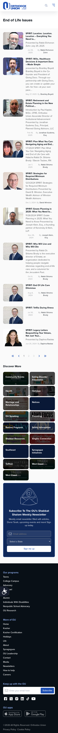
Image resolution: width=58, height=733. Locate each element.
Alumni (6, 598)
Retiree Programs (14, 427)
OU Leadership (10, 653)
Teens (6, 577)
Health (9, 391)
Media (6, 662)
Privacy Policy (9, 729)
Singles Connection (41, 438)
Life (4, 641)
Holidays (36, 391)
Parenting (37, 416)
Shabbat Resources (15, 438)
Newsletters (9, 666)
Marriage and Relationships (12, 404)
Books (6, 593)
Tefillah (9, 464)
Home (6, 624)
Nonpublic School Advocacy (16, 606)
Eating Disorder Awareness (39, 378)
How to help (9, 670)
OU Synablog (12, 416)
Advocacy (7, 585)
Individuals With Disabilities (16, 602)
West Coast (37, 464)
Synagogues (9, 649)
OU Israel (7, 589)
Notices (36, 402)
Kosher (6, 628)
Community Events (15, 377)
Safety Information (41, 427)
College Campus (11, 581)
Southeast (11, 450)
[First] (13, 356)
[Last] (39, 356)
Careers (7, 674)
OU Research (9, 610)
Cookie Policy (23, 729)
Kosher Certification (12, 632)
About (6, 645)
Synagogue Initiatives (37, 451)
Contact (7, 657)
